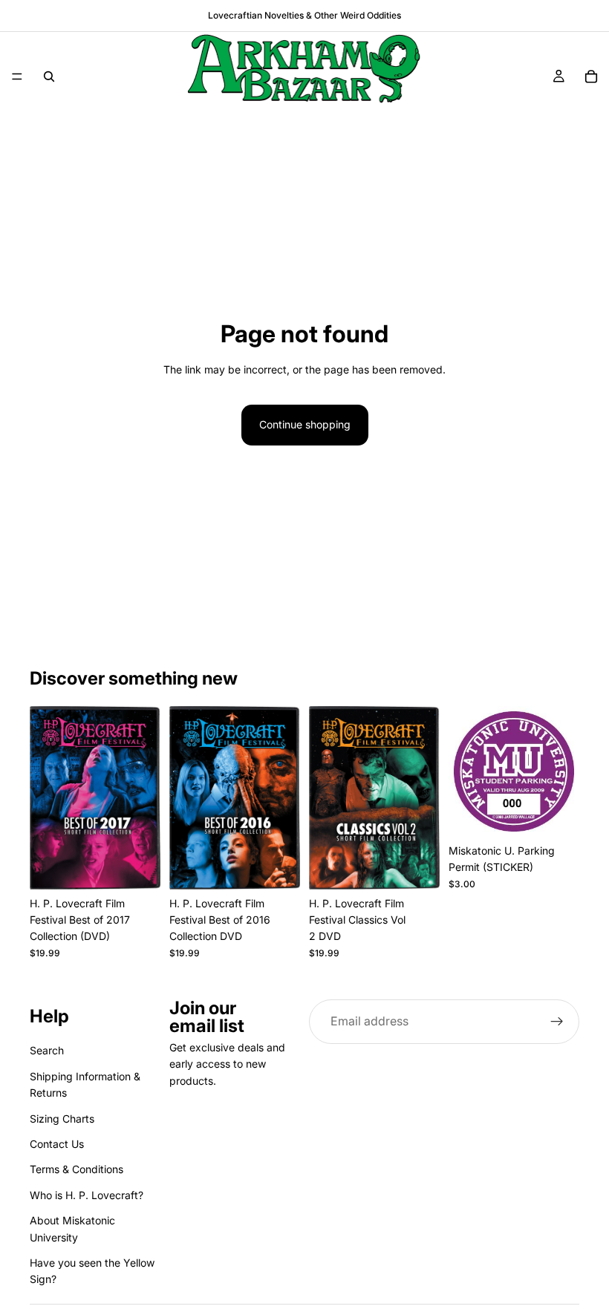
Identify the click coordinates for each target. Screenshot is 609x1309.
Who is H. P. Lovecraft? (86, 1195)
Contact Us (57, 1143)
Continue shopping (305, 424)
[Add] (137, 866)
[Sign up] (557, 1021)
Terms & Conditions (76, 1169)
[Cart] (591, 76)
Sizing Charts (62, 1117)
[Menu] (17, 76)
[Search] (49, 76)
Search (47, 1050)
